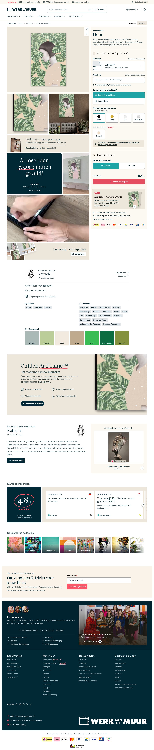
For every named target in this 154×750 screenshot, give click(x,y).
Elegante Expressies (111, 324)
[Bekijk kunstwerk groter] (87, 29)
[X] (27, 704)
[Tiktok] (30, 704)
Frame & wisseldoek (106, 95)
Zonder (107, 165)
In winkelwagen (120, 181)
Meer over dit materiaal (136, 59)
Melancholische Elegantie (90, 324)
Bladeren (117, 316)
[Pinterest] (20, 704)
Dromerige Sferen (100, 320)
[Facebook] (23, 704)
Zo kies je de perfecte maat (135, 75)
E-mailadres (72, 575)
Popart (93, 307)
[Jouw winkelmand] (144, 9)
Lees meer (122, 276)
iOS (43, 148)
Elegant (48, 307)
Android (52, 148)
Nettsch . (100, 30)
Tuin (81, 316)
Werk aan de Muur (125, 655)
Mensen (96, 311)
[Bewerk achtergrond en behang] (87, 34)
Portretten (107, 311)
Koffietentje (91, 316)
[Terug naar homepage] (21, 9)
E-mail (61, 630)
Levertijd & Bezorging (53, 641)
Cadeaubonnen (51, 644)
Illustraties (84, 307)
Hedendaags (85, 311)
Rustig (28, 307)
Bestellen (49, 637)
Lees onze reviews (34, 191)
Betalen (14, 641)
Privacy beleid (102, 734)
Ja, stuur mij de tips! (77, 587)
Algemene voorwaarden (55, 734)
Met (133, 165)
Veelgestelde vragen (19, 637)
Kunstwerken (12, 16)
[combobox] (67, 10)
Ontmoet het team (89, 641)
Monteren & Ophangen (20, 644)
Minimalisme (105, 307)
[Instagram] (16, 704)
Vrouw (124, 311)
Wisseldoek (103, 101)
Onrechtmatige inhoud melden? (85, 734)
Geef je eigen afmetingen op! (113, 85)
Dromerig (38, 307)
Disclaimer (68, 734)
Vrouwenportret (105, 316)
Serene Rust (85, 320)
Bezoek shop (121, 272)
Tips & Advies (74, 16)
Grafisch (116, 307)
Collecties (28, 16)
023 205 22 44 (48, 630)
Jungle (116, 311)
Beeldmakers (43, 16)
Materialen (58, 16)
